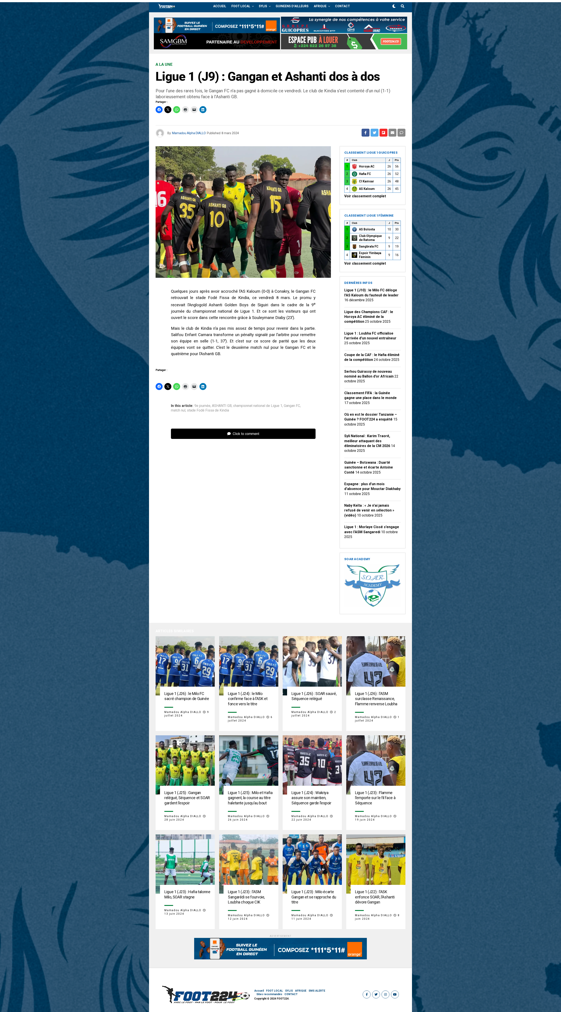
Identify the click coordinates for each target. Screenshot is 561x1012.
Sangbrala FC (368, 246)
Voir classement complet (365, 196)
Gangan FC (292, 406)
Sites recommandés (269, 994)
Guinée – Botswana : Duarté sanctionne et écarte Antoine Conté (368, 467)
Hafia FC (365, 174)
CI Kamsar (366, 181)
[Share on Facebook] (365, 133)
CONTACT (342, 6)
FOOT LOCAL (240, 6)
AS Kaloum (367, 189)
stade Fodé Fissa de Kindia (208, 410)
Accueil (219, 6)
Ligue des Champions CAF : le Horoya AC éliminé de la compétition (368, 317)
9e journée (202, 406)
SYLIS (263, 6)
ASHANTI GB (222, 406)
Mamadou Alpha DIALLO (189, 133)
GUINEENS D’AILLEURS (292, 6)
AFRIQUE (320, 6)
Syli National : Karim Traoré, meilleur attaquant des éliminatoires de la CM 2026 (367, 441)
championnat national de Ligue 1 (257, 406)
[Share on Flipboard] (383, 133)
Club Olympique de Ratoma (370, 238)
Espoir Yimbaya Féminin (370, 255)
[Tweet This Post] (374, 133)
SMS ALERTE (317, 990)
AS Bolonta (367, 229)
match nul (178, 410)
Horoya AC (367, 166)
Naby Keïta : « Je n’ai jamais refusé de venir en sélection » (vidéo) (369, 510)
